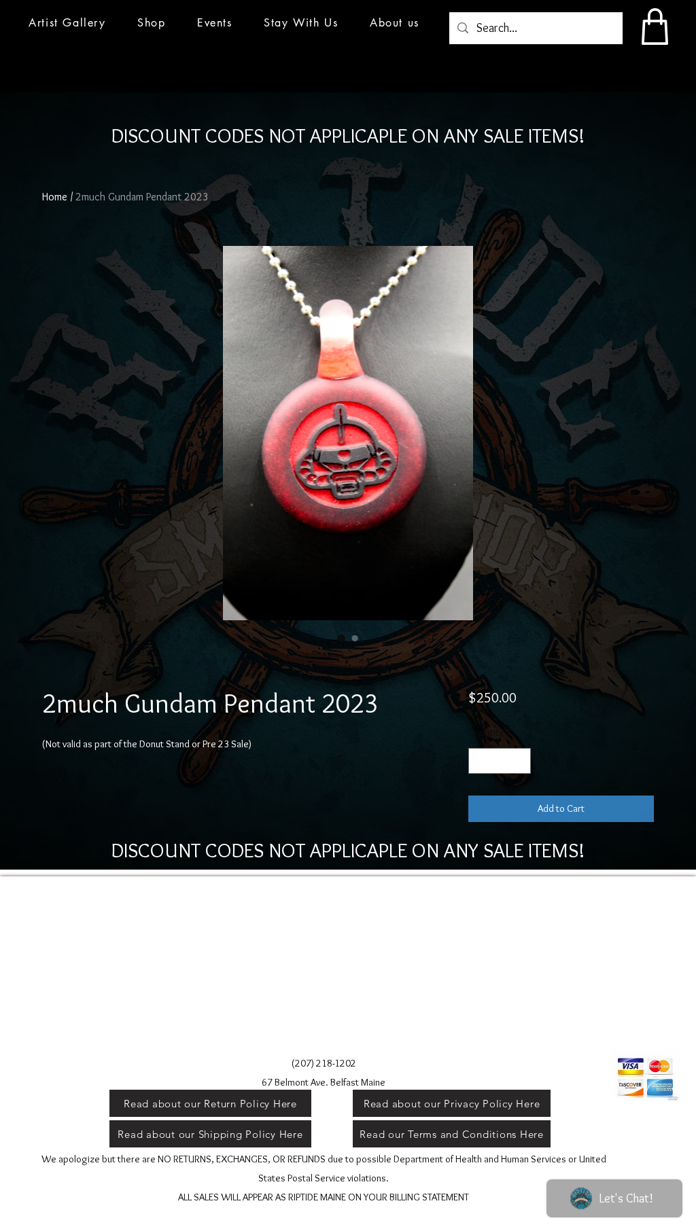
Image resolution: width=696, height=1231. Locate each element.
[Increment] (519, 761)
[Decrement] (479, 761)
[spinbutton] (499, 761)
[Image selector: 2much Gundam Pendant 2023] (341, 638)
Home (54, 196)
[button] (214, 23)
